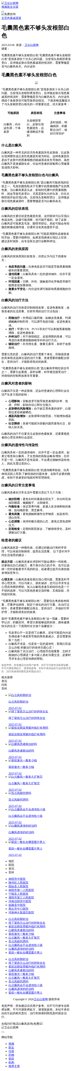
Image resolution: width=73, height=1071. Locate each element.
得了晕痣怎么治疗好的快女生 (27, 922)
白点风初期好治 (18, 919)
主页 (4, 18)
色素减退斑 (14, 18)
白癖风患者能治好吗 (21, 930)
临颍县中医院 (17, 905)
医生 (10, 6)
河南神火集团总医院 (21, 912)
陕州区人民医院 (18, 882)
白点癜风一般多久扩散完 (24, 937)
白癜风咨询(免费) (29, 1023)
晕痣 (11, 1058)
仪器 (15, 6)
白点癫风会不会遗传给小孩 (26, 945)
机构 (11, 1062)
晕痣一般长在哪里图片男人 (26, 952)
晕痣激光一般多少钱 (21, 933)
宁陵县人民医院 (18, 893)
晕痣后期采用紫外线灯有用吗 (27, 926)
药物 (11, 1054)
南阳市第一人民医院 (21, 890)
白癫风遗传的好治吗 (21, 948)
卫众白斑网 (31, 44)
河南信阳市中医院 (20, 901)
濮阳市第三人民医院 (21, 897)
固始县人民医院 (18, 886)
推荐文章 (14, 1066)
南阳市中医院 (17, 878)
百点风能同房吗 (18, 941)
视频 (4, 6)
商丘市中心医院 (18, 908)
